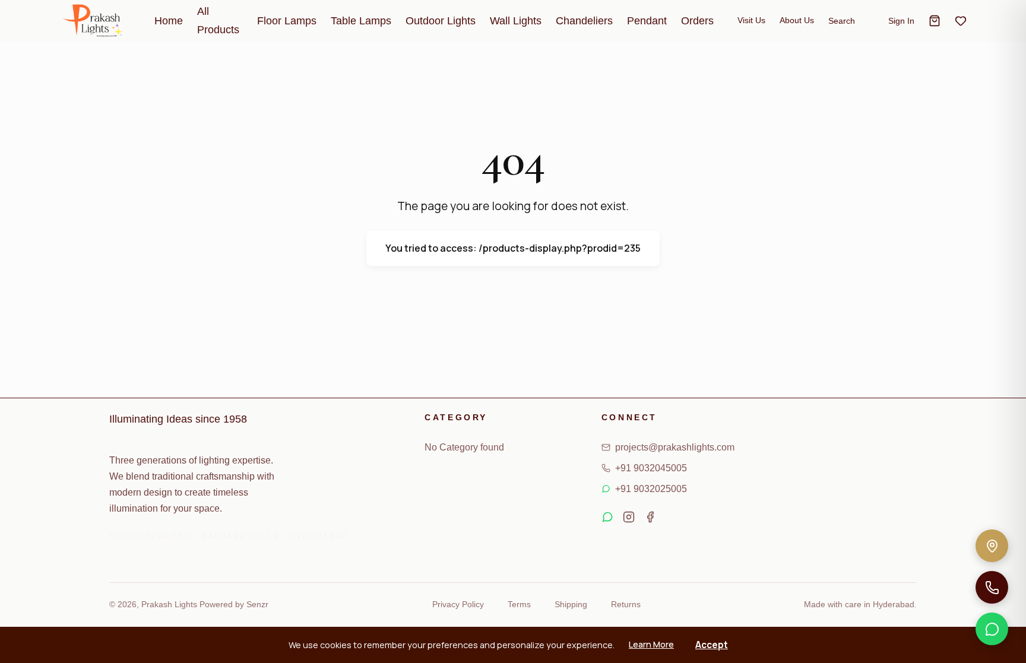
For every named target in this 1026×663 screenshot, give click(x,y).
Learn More (651, 644)
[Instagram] (629, 519)
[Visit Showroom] (992, 545)
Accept (711, 645)
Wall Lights (516, 21)
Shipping (571, 604)
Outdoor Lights (441, 21)
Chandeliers (584, 21)
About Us (797, 20)
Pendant (647, 21)
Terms (519, 604)
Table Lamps (361, 21)
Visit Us (751, 20)
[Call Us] (992, 587)
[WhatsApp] (992, 629)
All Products (218, 20)
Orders (697, 21)
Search (841, 21)
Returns (626, 604)
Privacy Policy (458, 604)
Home (168, 21)
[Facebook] (650, 519)
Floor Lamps (286, 21)
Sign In (901, 21)
